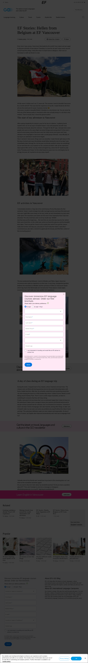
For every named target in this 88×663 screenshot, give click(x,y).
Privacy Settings (64, 658)
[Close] (85, 658)
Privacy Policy (29, 357)
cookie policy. (6, 661)
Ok (76, 658)
